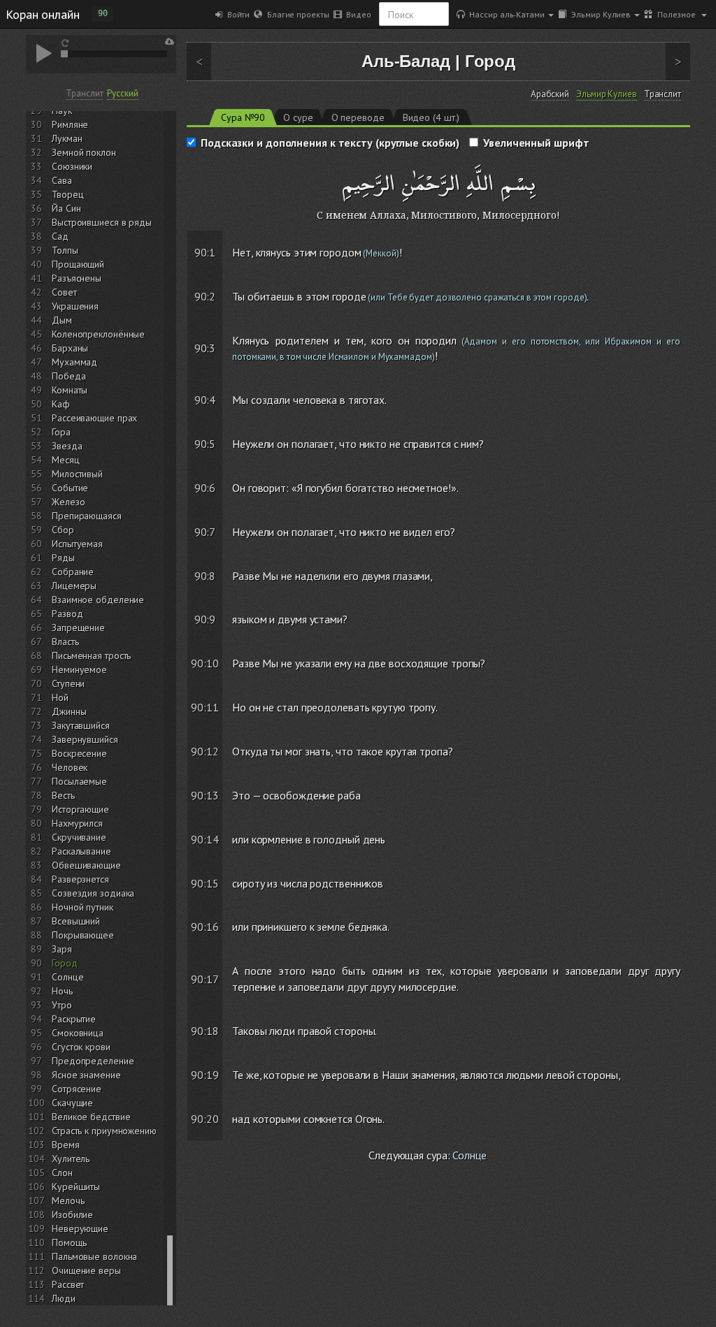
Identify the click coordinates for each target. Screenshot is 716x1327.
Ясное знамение (86, 1074)
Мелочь (68, 1200)
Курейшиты (76, 1186)
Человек (69, 767)
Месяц (66, 460)
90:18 (205, 1031)
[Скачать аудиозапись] (169, 42)
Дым (62, 320)
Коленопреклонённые (98, 334)
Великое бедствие (91, 1116)
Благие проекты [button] (295, 14)
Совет (64, 292)
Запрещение (78, 627)
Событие (70, 487)
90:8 (205, 576)
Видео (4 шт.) (431, 117)
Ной (60, 697)
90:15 (205, 883)
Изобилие (72, 1214)
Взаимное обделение (98, 599)
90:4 (205, 400)
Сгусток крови (81, 1046)
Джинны (69, 711)
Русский (122, 93)
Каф (61, 404)
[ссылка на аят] (215, 239)
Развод (67, 613)
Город (65, 963)
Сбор (63, 529)
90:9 (205, 619)
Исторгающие (80, 809)
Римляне (70, 124)
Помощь (69, 1242)
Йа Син (66, 208)
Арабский (550, 94)
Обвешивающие (86, 865)
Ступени (68, 683)
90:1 (205, 252)
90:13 (205, 795)
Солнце (67, 977)
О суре (298, 117)
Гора (61, 432)
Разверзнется (80, 879)
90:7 (205, 532)
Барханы (70, 348)
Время (66, 1144)
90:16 (205, 927)
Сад (60, 236)
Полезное (675, 14)
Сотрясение (76, 1088)
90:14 (205, 839)
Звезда (67, 446)
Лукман (67, 138)
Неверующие (80, 1228)
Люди (64, 1298)
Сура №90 (243, 117)
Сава (62, 180)
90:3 (205, 348)
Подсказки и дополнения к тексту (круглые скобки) (330, 143)
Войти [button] (236, 14)
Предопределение (93, 1060)
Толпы (65, 250)
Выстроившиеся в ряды (102, 222)
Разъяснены (76, 278)
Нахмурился (77, 823)
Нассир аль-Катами (505, 14)
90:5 (205, 444)
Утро (62, 1005)
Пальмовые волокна (94, 1256)
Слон (62, 1172)
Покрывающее (83, 935)
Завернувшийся (85, 739)
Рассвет (68, 1284)
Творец (67, 194)
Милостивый (77, 473)
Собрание (73, 571)
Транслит (84, 93)
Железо (68, 501)
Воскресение (79, 753)
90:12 (205, 751)
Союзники (72, 166)
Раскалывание (81, 851)
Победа (68, 376)
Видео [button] (356, 14)
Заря (62, 949)
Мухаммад (74, 362)
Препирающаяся (87, 515)
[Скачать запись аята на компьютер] (681, 266)
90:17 (205, 979)
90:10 (205, 663)
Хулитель (71, 1158)
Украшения (75, 306)
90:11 (205, 707)
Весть (63, 795)
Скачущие (72, 1102)
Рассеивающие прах (94, 418)
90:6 (205, 488)
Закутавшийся (81, 725)
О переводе (358, 117)
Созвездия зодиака (93, 893)
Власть (65, 641)
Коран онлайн (43, 14)
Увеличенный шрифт (536, 143)
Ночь (62, 991)
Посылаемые (79, 781)
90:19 (205, 1075)
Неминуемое (79, 669)
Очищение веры (86, 1270)
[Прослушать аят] (683, 239)
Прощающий (78, 264)
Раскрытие (74, 1019)
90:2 (205, 296)
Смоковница (77, 1033)
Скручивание (79, 837)
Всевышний (76, 921)
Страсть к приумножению (104, 1130)
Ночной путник (82, 907)
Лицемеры (74, 585)
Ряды (63, 557)
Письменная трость (91, 655)
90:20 (205, 1119)
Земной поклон (84, 152)
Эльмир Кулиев (598, 14)
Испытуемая (77, 543)
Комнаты (69, 390)
